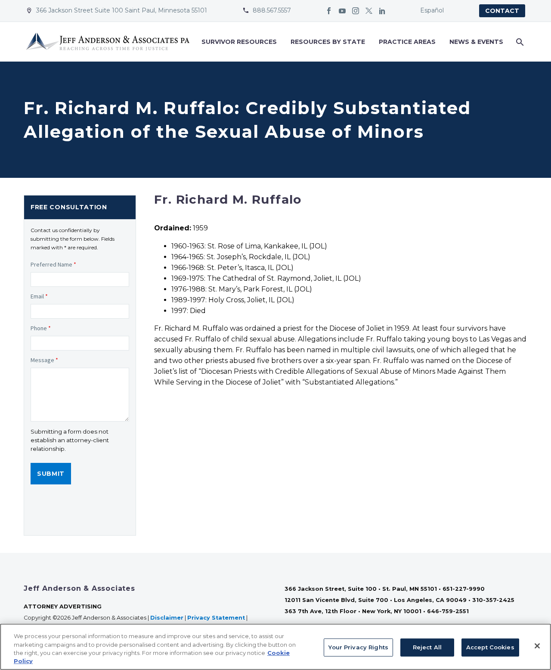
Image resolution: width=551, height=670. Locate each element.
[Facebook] (328, 10)
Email (39, 296)
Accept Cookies (490, 647)
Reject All (427, 647)
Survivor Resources (239, 42)
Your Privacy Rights (358, 647)
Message (44, 360)
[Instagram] (355, 10)
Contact (502, 11)
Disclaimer (166, 617)
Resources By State (328, 42)
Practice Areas (407, 42)
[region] (275, 646)
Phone (41, 328)
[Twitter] (368, 10)
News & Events (476, 42)
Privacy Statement (216, 617)
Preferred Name (53, 264)
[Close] (537, 645)
